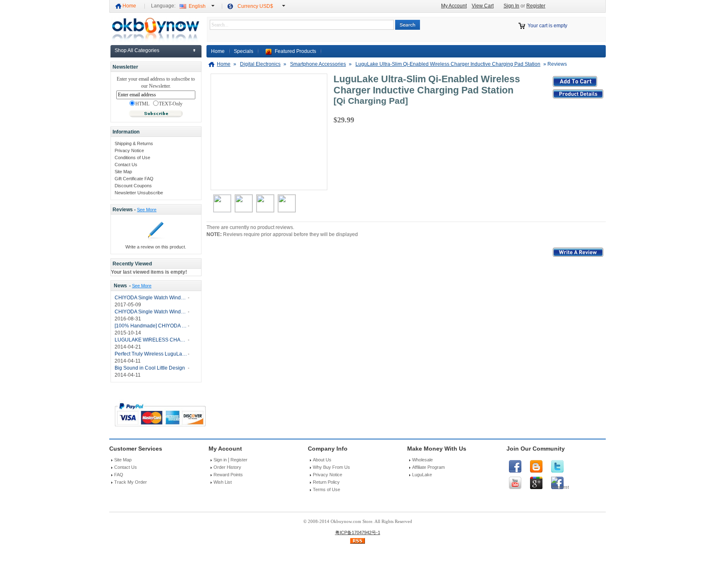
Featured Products (295, 51)
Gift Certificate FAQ (134, 178)
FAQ (118, 474)
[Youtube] (515, 483)
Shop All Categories (137, 50)
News (120, 286)
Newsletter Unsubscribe (139, 192)
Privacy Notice (129, 150)
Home (129, 6)
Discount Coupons (133, 185)
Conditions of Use (132, 157)
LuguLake (422, 474)
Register (535, 6)
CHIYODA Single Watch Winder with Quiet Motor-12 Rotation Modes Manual (151, 298)
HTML (142, 104)
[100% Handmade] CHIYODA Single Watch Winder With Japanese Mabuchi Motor (151, 326)
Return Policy (326, 482)
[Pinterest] (557, 483)
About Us (322, 459)
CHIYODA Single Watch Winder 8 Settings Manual (151, 312)
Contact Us (126, 164)
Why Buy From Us (331, 467)
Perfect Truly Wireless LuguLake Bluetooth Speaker (151, 354)
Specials (243, 51)
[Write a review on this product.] (156, 239)
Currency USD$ (255, 6)
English (197, 6)
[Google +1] (536, 483)
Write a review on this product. (155, 246)
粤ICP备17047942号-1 (357, 532)
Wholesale (422, 459)
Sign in (220, 459)
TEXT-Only (170, 104)
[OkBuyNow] (155, 40)
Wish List (223, 482)
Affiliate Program (428, 467)
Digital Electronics (260, 64)
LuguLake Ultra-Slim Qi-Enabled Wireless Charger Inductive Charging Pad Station (447, 64)
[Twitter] (557, 466)
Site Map (123, 171)
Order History (227, 467)
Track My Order (130, 482)
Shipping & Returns (134, 143)
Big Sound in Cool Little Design (150, 368)
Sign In (511, 6)
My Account (454, 6)
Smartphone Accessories (318, 64)
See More (146, 209)
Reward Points (228, 474)
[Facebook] (515, 466)
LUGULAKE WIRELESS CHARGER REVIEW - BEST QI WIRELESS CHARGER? (151, 340)
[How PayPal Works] (160, 429)
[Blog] (536, 466)
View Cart (483, 6)
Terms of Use (326, 489)
